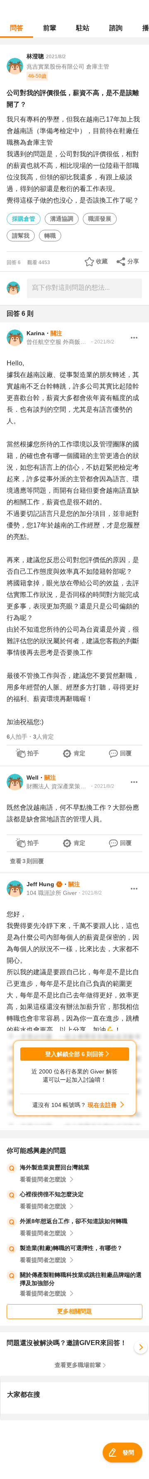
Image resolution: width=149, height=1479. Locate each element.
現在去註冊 (102, 1105)
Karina (35, 333)
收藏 (102, 261)
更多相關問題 (74, 1311)
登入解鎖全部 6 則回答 (74, 1054)
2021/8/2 (56, 57)
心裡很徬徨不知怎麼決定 (52, 1194)
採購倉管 (23, 218)
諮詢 (116, 27)
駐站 (82, 27)
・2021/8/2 (101, 342)
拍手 (33, 753)
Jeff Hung (40, 884)
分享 (133, 261)
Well (32, 777)
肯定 (79, 753)
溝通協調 (61, 218)
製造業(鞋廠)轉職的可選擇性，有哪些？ (71, 1248)
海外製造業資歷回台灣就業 (54, 1167)
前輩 (49, 27)
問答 (16, 27)
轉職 (50, 235)
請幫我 (20, 235)
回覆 (126, 753)
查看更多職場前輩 (78, 1365)
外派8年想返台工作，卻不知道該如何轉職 (73, 1221)
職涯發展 (99, 218)
